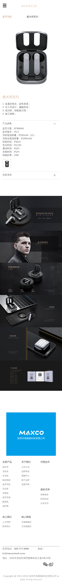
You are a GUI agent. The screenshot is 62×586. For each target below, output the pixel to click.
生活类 (5, 476)
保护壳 (5, 467)
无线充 (5, 471)
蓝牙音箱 (6, 497)
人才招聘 (6, 522)
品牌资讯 (25, 471)
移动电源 (6, 480)
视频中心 (25, 476)
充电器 (5, 493)
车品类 (5, 489)
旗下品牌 (25, 480)
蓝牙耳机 (7, 16)
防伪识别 (44, 499)
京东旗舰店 (26, 526)
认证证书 (44, 503)
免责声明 (25, 484)
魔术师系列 (32, 16)
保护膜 (5, 506)
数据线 (5, 502)
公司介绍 (25, 467)
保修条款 (44, 494)
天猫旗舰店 (26, 522)
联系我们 (6, 526)
